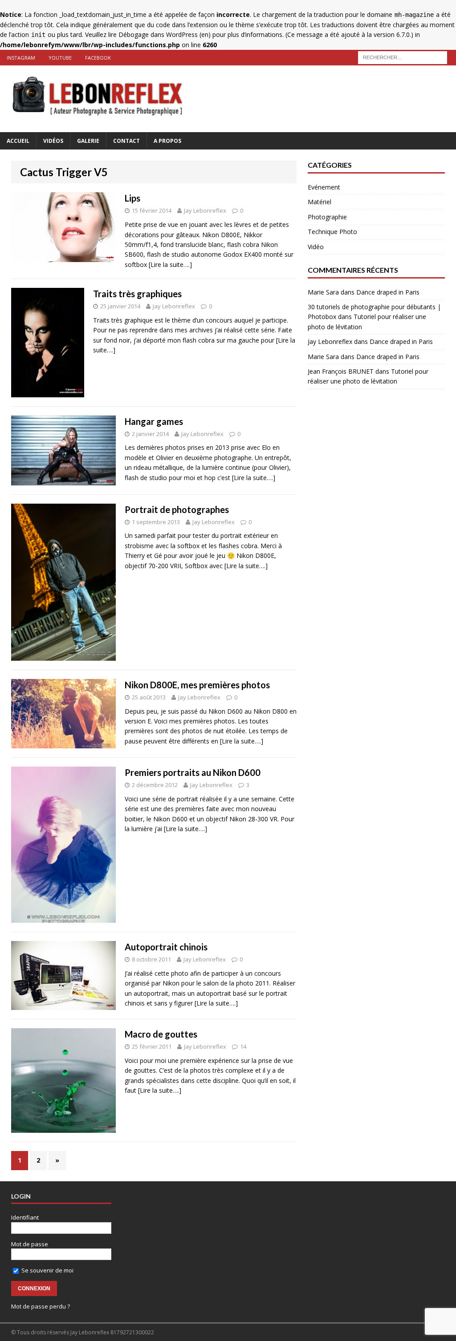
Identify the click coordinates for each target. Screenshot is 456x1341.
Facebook (98, 57)
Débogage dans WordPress (158, 34)
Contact (126, 141)
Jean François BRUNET (341, 371)
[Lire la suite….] (170, 264)
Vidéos (53, 141)
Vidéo (316, 246)
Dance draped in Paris (387, 292)
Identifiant (25, 1217)
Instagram (21, 57)
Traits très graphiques (137, 293)
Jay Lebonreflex (205, 210)
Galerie (88, 141)
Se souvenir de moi (46, 1270)
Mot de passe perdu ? (40, 1306)
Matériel (319, 202)
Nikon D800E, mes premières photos (197, 684)
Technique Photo (332, 231)
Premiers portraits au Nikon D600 (193, 772)
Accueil (18, 141)
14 (243, 1046)
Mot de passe (29, 1244)
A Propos (167, 141)
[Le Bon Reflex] (228, 98)
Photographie (327, 217)
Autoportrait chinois (166, 946)
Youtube (60, 57)
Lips (132, 198)
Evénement (324, 187)
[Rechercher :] (402, 57)
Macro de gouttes (161, 1034)
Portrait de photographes (177, 509)
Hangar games (154, 421)
